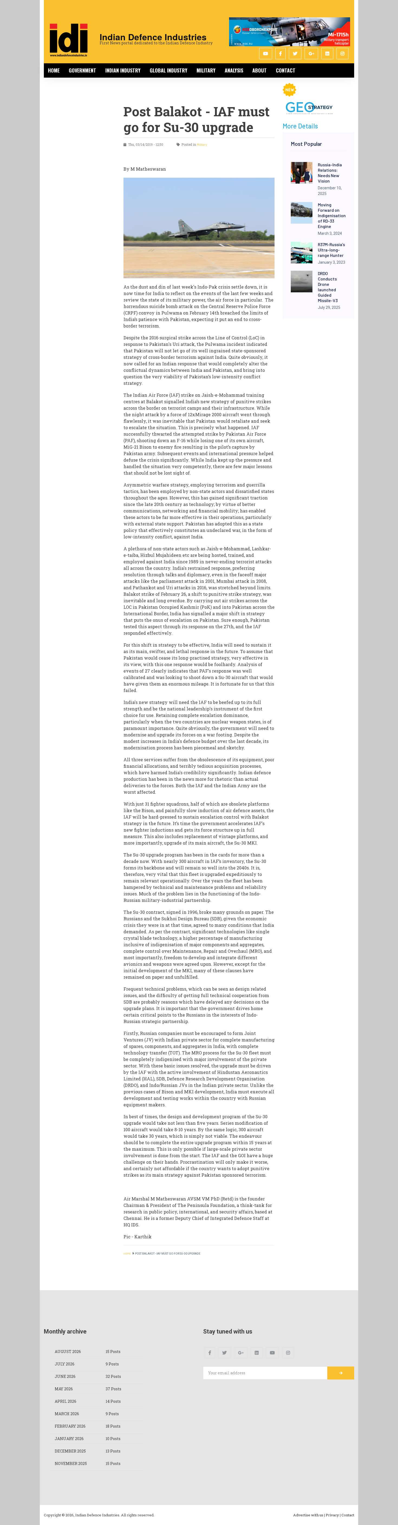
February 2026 (70, 1426)
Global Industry (168, 70)
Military (206, 70)
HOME (127, 1253)
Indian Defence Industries (153, 37)
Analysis (234, 70)
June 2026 (65, 1376)
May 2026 (64, 1388)
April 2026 (65, 1401)
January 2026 (69, 1438)
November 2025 (71, 1463)
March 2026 (67, 1413)
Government (82, 70)
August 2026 (68, 1351)
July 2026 (64, 1364)
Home (54, 70)
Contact (285, 70)
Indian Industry (123, 70)
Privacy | (333, 1515)
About (259, 70)
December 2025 (70, 1451)
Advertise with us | (309, 1515)
